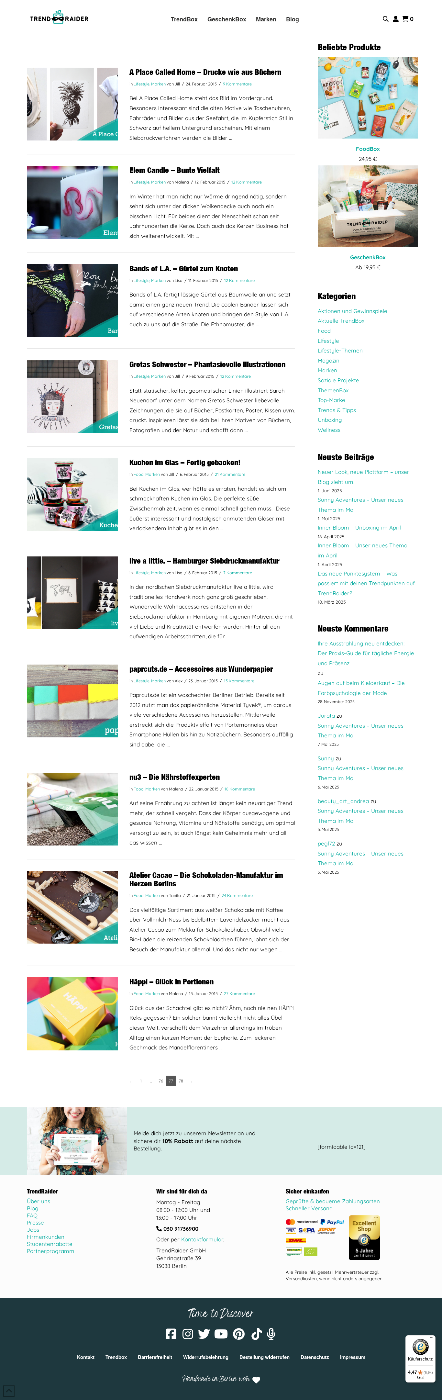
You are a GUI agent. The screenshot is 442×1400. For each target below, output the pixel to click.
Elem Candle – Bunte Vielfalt (174, 169)
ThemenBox (333, 390)
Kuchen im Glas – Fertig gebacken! (185, 462)
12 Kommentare (246, 182)
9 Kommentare (237, 83)
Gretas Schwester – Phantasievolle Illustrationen (207, 364)
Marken (158, 83)
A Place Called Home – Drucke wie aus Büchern (205, 71)
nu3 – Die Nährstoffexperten (174, 776)
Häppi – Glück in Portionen (171, 981)
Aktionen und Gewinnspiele (352, 311)
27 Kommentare (239, 993)
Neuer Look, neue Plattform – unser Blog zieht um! (363, 476)
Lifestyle (141, 83)
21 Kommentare (230, 474)
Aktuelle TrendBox (341, 320)
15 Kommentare (239, 680)
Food (139, 474)
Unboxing (330, 419)
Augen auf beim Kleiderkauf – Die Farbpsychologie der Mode (361, 687)
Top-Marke (331, 400)
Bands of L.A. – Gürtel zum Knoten (183, 268)
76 (161, 1080)
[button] (386, 19)
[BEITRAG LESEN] (72, 104)
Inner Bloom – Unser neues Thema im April (362, 550)
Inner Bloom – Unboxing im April (359, 527)
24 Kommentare (237, 895)
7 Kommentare (237, 572)
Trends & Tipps (337, 410)
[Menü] (432, 1339)
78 (181, 1080)
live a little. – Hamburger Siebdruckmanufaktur (204, 560)
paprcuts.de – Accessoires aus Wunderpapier (201, 668)
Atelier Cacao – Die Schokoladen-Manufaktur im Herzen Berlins (206, 879)
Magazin (328, 360)
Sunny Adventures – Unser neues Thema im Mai (360, 504)
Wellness (329, 429)
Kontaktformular (202, 1239)
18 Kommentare (240, 788)
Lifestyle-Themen (340, 350)
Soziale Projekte (338, 380)
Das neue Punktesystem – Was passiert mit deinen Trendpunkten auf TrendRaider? (366, 583)
